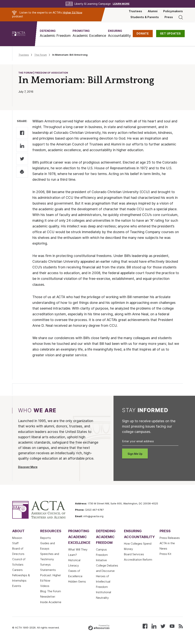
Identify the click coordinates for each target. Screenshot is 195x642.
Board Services (134, 554)
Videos (44, 586)
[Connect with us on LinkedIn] (154, 626)
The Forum (40, 54)
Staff (15, 543)
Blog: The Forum (50, 591)
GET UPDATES (170, 33)
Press (169, 17)
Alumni (152, 11)
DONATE (143, 33)
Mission (17, 538)
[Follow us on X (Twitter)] (163, 626)
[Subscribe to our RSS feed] (181, 626)
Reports (45, 538)
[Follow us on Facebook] (145, 626)
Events (16, 586)
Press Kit (165, 554)
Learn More (121, 3)
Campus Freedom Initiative (102, 555)
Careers (17, 570)
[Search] (181, 17)
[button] (55, 33)
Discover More (28, 467)
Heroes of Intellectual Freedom (103, 582)
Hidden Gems (77, 581)
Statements (48, 570)
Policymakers (173, 11)
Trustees (135, 11)
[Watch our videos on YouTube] (172, 626)
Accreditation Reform (138, 559)
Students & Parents (144, 17)
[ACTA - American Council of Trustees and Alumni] (23, 33)
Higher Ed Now (72, 12)
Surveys (45, 564)
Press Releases (170, 538)
